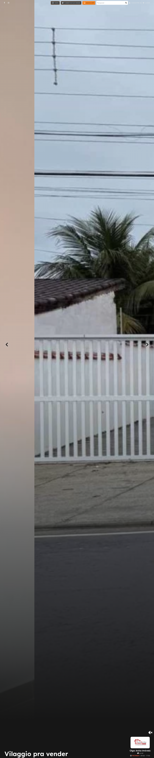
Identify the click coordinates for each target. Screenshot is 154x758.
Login (147, 3)
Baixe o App (90, 3)
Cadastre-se (136, 3)
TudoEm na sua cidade (72, 3)
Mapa (56, 3)
